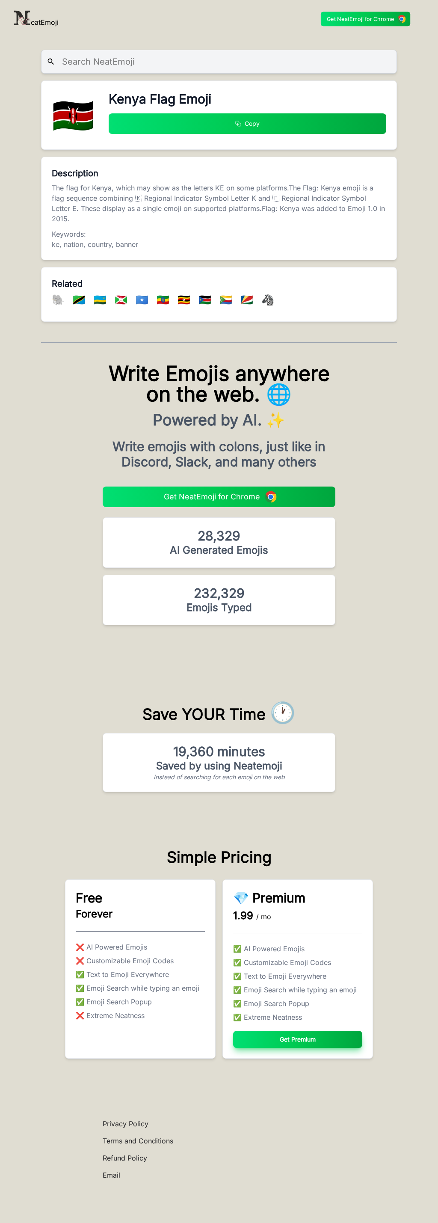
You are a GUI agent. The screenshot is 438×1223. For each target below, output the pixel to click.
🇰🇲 (227, 300)
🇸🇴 (143, 300)
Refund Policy (125, 1158)
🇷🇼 (102, 300)
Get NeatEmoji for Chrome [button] (360, 19)
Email (111, 1175)
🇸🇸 (206, 300)
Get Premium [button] (298, 1039)
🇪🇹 (164, 300)
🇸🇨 (248, 300)
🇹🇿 (81, 300)
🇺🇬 (185, 300)
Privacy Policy (125, 1123)
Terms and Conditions (138, 1141)
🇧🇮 (122, 300)
